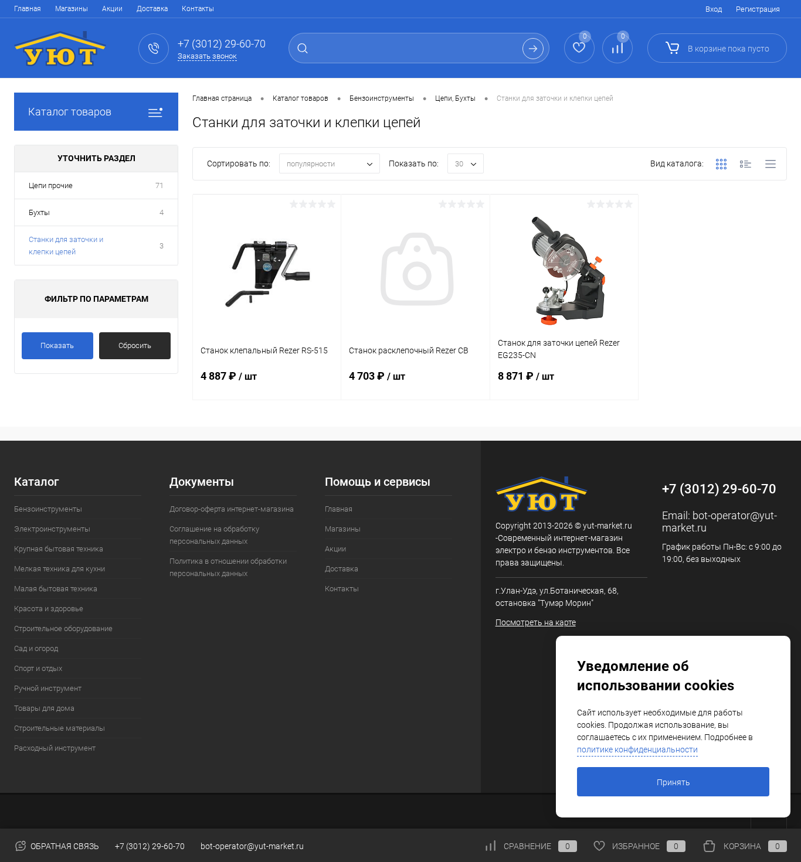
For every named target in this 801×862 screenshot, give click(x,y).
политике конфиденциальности (637, 749)
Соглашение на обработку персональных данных (214, 535)
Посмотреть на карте (535, 622)
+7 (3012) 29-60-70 (150, 846)
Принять (673, 782)
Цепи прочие (51, 185)
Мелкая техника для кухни (59, 568)
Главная (27, 9)
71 (159, 185)
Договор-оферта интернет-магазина (231, 509)
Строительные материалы (59, 728)
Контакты (198, 9)
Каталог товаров (69, 111)
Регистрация (758, 9)
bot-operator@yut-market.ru (252, 846)
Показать (57, 345)
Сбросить (134, 345)
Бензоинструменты (48, 509)
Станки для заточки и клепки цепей (66, 245)
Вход (713, 9)
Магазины (71, 9)
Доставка (152, 9)
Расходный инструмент (55, 748)
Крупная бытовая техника (58, 548)
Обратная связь (64, 846)
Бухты (39, 212)
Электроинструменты (52, 528)
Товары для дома (44, 708)
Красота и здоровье (48, 608)
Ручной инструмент (48, 688)
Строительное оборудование (63, 628)
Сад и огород (36, 648)
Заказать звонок (207, 56)
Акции (112, 9)
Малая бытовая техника (55, 588)
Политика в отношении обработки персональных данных (228, 567)
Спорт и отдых (38, 668)
